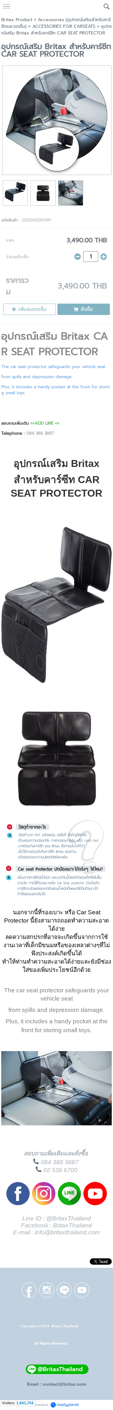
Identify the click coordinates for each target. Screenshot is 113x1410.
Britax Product (16, 19)
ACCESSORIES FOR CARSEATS (63, 26)
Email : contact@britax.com (56, 1384)
